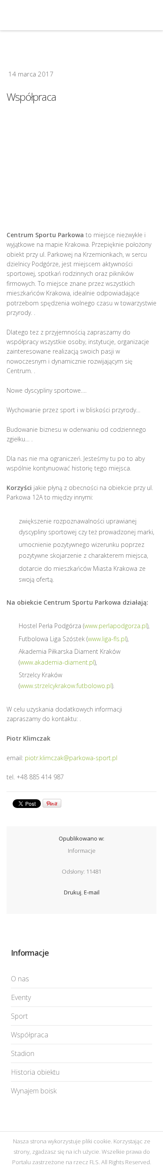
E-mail (92, 892)
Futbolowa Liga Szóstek (50, 15)
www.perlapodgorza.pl (115, 626)
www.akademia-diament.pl (57, 662)
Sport (19, 1016)
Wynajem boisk (34, 1091)
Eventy (21, 997)
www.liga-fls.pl (107, 639)
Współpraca (81, 165)
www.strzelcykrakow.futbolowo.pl (66, 686)
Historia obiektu (35, 1072)
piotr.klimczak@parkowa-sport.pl (71, 758)
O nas (20, 978)
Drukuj (72, 892)
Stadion (22, 1053)
